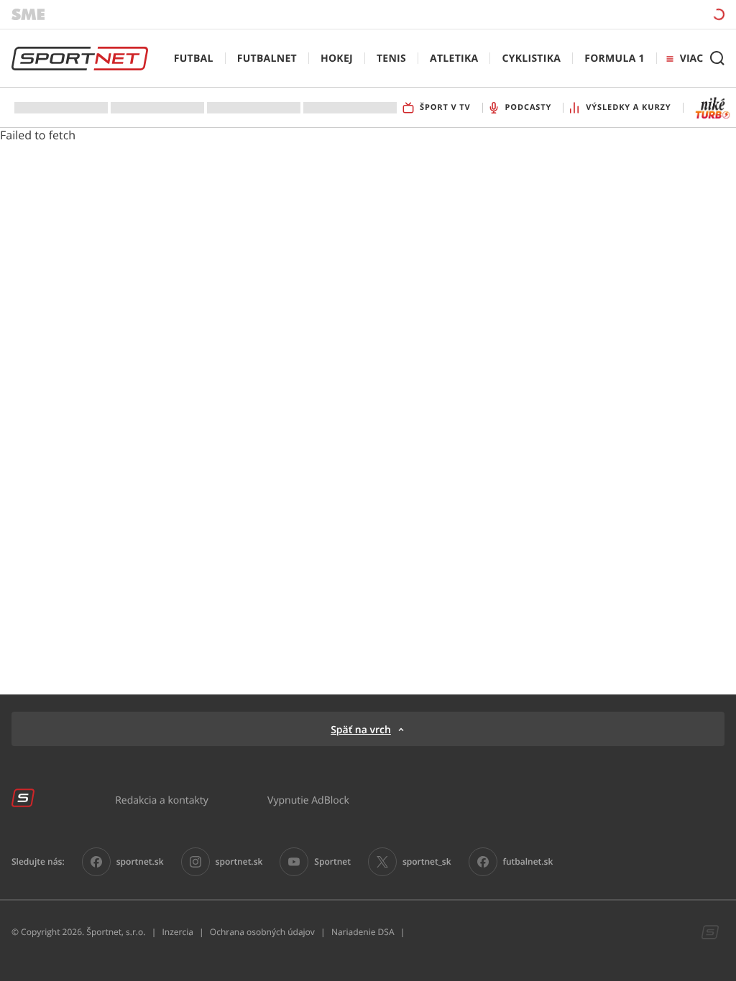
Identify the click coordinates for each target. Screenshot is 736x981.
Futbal (193, 58)
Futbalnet (267, 58)
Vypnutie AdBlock (308, 799)
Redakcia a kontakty (161, 799)
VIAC (691, 58)
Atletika (454, 58)
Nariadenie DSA (363, 932)
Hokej (337, 58)
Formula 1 (614, 58)
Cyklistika (531, 58)
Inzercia (177, 932)
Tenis (391, 58)
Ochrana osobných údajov (262, 932)
